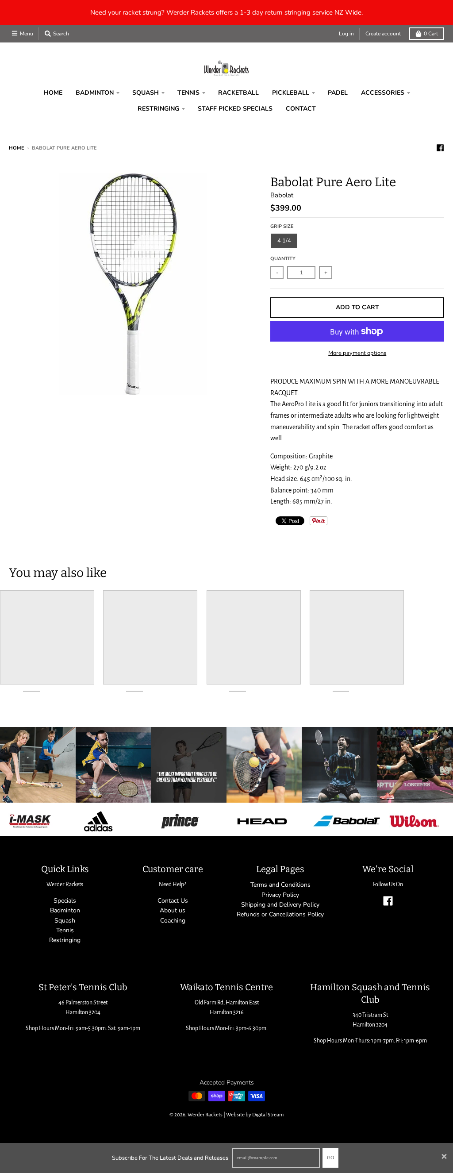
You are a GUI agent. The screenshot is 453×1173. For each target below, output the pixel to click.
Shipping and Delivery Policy (280, 904)
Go (330, 1157)
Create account (383, 33)
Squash (64, 920)
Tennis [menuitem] (188, 92)
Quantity (283, 258)
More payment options (357, 353)
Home (16, 148)
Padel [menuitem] (338, 92)
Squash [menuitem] (145, 92)
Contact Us (172, 900)
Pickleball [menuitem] (290, 92)
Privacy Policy (280, 895)
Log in (346, 33)
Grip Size (282, 226)
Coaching (172, 920)
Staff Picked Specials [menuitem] (235, 108)
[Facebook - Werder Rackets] (440, 148)
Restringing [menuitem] (158, 108)
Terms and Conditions (280, 885)
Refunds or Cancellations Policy (280, 914)
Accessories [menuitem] (382, 92)
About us (172, 910)
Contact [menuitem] (301, 108)
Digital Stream (268, 1115)
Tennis (65, 930)
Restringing (65, 940)
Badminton (65, 910)
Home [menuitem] (53, 92)
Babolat (281, 195)
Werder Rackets (205, 1115)
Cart (431, 33)
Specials (65, 900)
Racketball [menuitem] (238, 92)
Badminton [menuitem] (95, 92)
